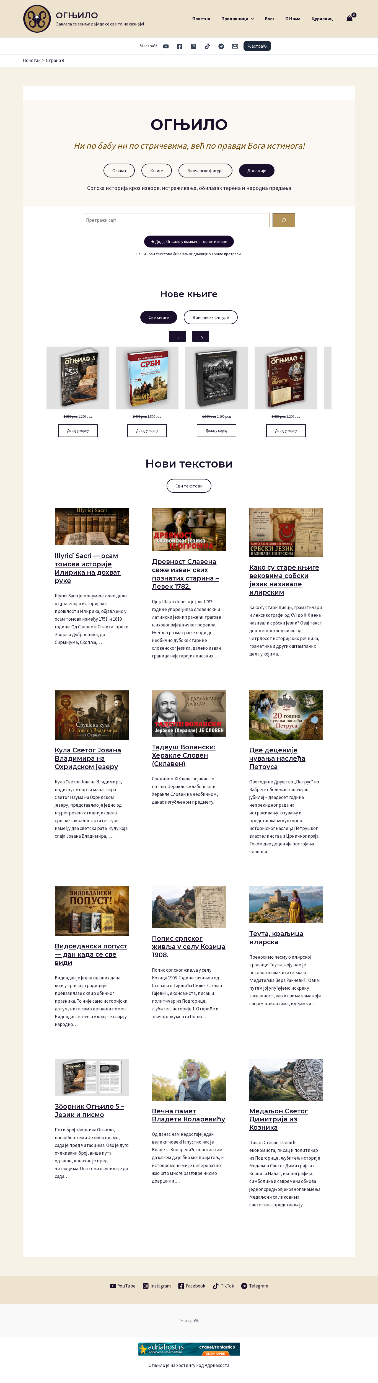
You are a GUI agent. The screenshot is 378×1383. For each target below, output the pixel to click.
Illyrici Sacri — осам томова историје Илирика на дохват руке (88, 568)
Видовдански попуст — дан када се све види (91, 954)
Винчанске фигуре (205, 170)
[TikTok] (207, 46)
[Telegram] (221, 46)
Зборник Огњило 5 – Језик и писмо (89, 1111)
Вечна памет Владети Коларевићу (188, 1115)
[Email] (235, 46)
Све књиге (159, 317)
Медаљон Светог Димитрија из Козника (278, 1119)
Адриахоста (217, 1365)
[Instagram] (193, 46)
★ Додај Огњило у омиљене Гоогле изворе (189, 241)
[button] (251, 18)
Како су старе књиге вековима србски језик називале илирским (284, 580)
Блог (269, 18)
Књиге (156, 170)
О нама (293, 18)
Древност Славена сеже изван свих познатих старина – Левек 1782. (185, 574)
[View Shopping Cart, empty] (349, 18)
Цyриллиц (322, 18)
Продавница (234, 18)
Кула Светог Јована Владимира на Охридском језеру (88, 758)
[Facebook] (180, 46)
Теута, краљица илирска (276, 938)
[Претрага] (284, 220)
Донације (256, 170)
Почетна (201, 18)
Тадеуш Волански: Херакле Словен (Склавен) (184, 755)
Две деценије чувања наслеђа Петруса (277, 758)
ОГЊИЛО (77, 15)
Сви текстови (189, 486)
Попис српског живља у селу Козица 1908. (189, 947)
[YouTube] (166, 46)
